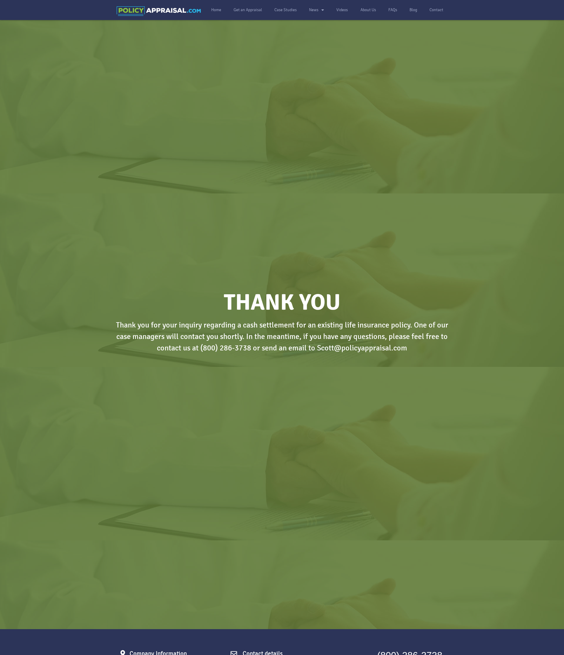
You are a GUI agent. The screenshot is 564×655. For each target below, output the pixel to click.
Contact (436, 9)
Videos (342, 9)
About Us (368, 9)
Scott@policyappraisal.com (362, 347)
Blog (413, 9)
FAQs (392, 9)
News (313, 9)
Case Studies (285, 9)
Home (216, 9)
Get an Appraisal (248, 9)
